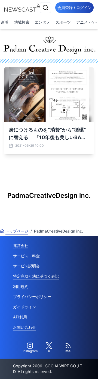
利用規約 (20, 286)
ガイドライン (24, 307)
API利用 (20, 317)
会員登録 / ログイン (74, 7)
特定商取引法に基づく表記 (36, 276)
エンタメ (42, 22)
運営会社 (20, 245)
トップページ (16, 231)
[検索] (45, 7)
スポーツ (63, 22)
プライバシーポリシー (32, 296)
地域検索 (21, 22)
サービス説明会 (26, 266)
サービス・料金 (26, 255)
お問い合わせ (24, 327)
